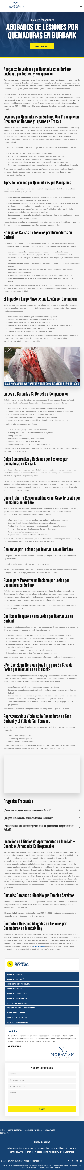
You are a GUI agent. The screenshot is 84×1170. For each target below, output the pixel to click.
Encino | (64, 1148)
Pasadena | (42, 1148)
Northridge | (49, 1152)
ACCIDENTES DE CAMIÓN (16, 979)
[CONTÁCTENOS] (42, 964)
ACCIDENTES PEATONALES (17, 998)
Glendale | (23, 1148)
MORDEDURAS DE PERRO (16, 1012)
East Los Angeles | (35, 1152)
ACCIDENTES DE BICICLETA (17, 993)
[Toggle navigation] (68, 6)
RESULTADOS (50, 1130)
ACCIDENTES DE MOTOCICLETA (18, 984)
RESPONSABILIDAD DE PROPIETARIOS (21, 1008)
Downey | (59, 1152)
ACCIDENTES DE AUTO (15, 974)
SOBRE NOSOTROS (15, 1130)
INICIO (2, 1130)
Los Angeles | (12, 1148)
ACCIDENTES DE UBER (15, 989)
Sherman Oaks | (54, 1148)
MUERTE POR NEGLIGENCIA (17, 1003)
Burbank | (32, 1148)
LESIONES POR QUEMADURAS (18, 1022)
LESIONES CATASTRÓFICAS (17, 1017)
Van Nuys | (73, 1148)
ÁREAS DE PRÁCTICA (33, 1130)
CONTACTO (4, 1133)
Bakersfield (68, 1152)
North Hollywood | (18, 1152)
